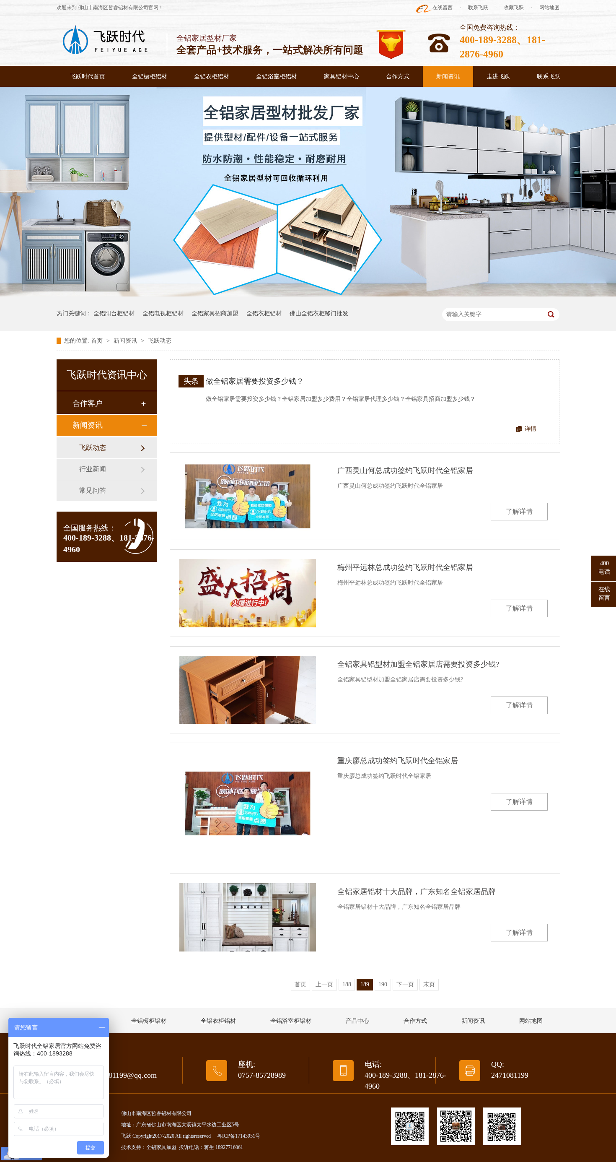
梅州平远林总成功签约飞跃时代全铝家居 (405, 567)
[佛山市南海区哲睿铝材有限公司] (106, 40)
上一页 (324, 984)
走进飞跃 (498, 76)
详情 (530, 429)
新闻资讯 (448, 76)
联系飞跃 (478, 7)
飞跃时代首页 (87, 76)
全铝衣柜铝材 (211, 76)
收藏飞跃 (514, 7)
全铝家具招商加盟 (215, 313)
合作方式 (397, 76)
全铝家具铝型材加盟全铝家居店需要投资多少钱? (418, 664)
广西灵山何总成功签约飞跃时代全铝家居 (405, 470)
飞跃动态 (159, 341)
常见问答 (92, 490)
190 (382, 984)
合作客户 (87, 403)
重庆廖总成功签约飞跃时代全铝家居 (397, 760)
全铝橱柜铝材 (149, 76)
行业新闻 (92, 469)
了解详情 (519, 511)
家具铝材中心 (341, 76)
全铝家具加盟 (161, 1147)
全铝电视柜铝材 (163, 313)
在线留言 (442, 7)
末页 (429, 984)
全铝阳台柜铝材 (114, 313)
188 (346, 984)
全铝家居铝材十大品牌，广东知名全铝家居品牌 (416, 891)
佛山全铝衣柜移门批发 (319, 313)
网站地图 (549, 7)
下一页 (405, 984)
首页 (97, 341)
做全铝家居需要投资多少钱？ (255, 381)
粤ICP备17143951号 (238, 1136)
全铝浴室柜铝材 (276, 76)
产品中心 (357, 1021)
